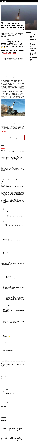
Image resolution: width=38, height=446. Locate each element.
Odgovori (2, 164)
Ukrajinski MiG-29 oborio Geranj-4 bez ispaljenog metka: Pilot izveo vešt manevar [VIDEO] (4, 429)
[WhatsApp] (5, 143)
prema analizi (7, 122)
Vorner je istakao (3, 58)
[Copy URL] (12, 143)
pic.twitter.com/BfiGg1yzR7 (8, 53)
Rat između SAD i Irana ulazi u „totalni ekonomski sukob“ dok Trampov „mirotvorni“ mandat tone (12, 438)
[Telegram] (8, 143)
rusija (5, 145)
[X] (3, 143)
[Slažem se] (1, 162)
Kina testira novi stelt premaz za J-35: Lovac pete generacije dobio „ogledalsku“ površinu (33, 39)
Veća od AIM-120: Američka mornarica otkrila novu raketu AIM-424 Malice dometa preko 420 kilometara (20, 439)
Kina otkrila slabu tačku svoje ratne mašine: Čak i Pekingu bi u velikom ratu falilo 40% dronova (33, 53)
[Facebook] (1, 143)
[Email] (6, 143)
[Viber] (10, 143)
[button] (36, 1)
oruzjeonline (6, 29)
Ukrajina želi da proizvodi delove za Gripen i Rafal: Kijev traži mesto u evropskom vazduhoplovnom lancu (12, 429)
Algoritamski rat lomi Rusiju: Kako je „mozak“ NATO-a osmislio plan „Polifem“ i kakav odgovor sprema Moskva (20, 429)
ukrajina (7, 145)
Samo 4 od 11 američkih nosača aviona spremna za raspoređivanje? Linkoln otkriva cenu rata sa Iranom (4, 438)
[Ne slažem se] (3, 162)
